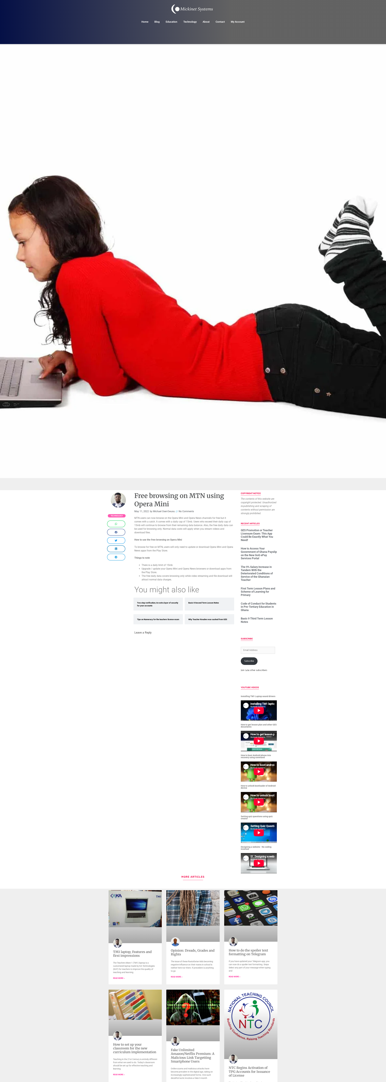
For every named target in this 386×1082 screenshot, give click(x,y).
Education (171, 21)
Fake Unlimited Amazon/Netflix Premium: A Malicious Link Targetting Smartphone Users (192, 1055)
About (206, 21)
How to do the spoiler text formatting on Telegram (248, 952)
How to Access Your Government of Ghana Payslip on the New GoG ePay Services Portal (259, 553)
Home (144, 21)
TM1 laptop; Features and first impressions (132, 954)
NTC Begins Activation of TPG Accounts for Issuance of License (249, 1071)
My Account (238, 21)
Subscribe (249, 661)
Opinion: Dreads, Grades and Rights (193, 952)
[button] (116, 523)
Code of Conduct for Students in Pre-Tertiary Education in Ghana (258, 607)
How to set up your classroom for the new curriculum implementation (134, 1048)
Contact (220, 21)
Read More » (119, 978)
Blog (157, 21)
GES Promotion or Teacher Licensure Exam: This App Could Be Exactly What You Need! (257, 535)
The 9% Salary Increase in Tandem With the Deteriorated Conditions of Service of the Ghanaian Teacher (257, 573)
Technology (190, 21)
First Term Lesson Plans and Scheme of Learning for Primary (258, 592)
